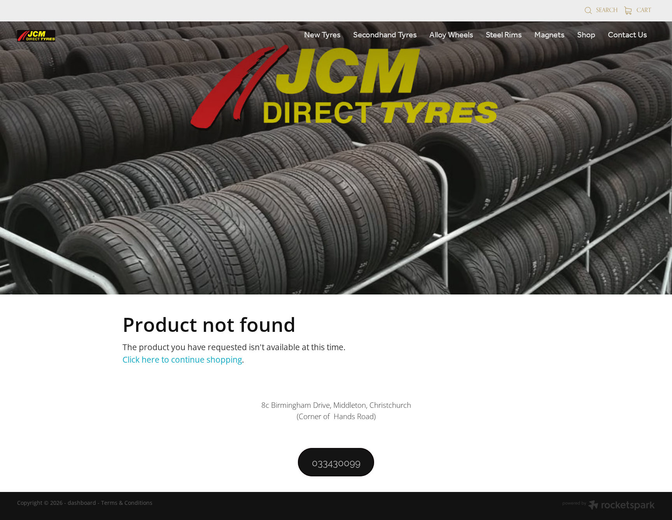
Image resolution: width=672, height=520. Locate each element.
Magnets (549, 35)
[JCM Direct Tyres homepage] (81, 36)
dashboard (82, 503)
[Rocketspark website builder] (608, 506)
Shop (586, 35)
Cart (643, 10)
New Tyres (322, 35)
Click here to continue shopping (182, 359)
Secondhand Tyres (385, 35)
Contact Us (627, 35)
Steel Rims (504, 35)
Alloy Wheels (451, 35)
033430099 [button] (336, 462)
